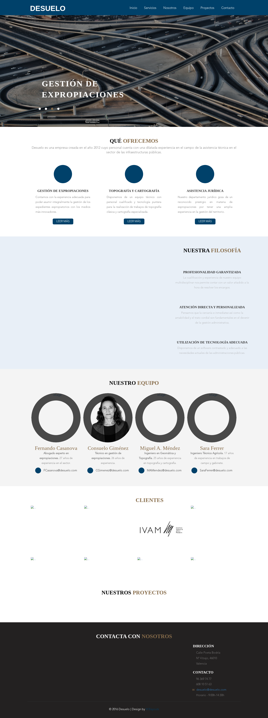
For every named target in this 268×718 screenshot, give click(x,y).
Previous (13, 74)
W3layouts (152, 709)
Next (255, 74)
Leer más (63, 221)
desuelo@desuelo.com (211, 689)
